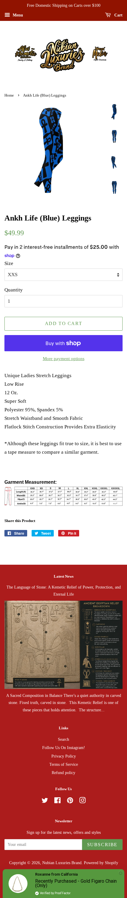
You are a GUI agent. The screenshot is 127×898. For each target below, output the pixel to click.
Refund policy (63, 772)
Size (8, 263)
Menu (17, 15)
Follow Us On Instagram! (63, 747)
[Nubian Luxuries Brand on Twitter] (45, 801)
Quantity (13, 290)
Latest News (64, 576)
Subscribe (102, 844)
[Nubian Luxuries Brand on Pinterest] (70, 801)
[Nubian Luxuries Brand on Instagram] (82, 801)
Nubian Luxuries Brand (62, 862)
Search (63, 739)
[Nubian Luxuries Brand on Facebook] (57, 801)
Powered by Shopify (101, 862)
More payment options (63, 358)
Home (9, 95)
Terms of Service (63, 764)
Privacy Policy (63, 756)
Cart (118, 15)
